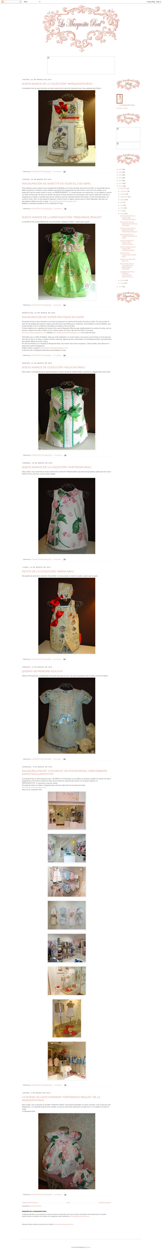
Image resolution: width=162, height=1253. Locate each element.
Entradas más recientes (30, 1202)
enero (122, 283)
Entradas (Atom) (36, 1206)
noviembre (124, 191)
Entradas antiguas (105, 1202)
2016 (120, 172)
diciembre (123, 188)
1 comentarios (57, 305)
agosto (122, 200)
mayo (122, 208)
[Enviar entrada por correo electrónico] (64, 171)
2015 (120, 175)
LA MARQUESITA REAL (38, 171)
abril (122, 211)
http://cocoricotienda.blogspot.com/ (34, 787)
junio (122, 205)
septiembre (124, 197)
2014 (120, 178)
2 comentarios (57, 171)
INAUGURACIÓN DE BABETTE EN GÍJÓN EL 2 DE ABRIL (56, 183)
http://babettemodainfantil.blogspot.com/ (62, 201)
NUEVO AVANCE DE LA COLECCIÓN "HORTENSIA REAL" (57, 467)
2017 (120, 169)
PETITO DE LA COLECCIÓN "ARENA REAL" (48, 571)
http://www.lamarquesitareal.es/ (63, 1224)
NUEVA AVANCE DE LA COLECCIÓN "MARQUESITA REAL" (57, 83)
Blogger (87, 1247)
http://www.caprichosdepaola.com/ (33, 333)
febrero (122, 280)
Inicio (68, 1202)
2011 (120, 186)
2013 (120, 180)
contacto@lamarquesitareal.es (79, 1216)
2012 (120, 183)
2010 (120, 287)
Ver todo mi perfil (122, 108)
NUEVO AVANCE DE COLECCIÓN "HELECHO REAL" (54, 367)
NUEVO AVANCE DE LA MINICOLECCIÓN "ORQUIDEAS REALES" (62, 217)
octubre (123, 194)
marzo (122, 213)
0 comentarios (58, 208)
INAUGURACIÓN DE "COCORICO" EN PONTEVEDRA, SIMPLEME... (127, 266)
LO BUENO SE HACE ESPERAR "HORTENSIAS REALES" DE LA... (127, 274)
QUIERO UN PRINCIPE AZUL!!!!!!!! (42, 671)
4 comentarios (58, 455)
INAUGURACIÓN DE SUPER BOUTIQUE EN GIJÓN (53, 317)
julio (121, 202)
